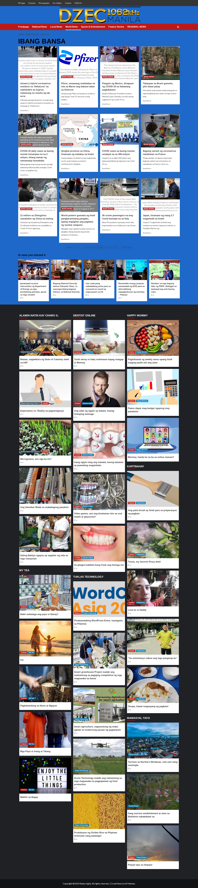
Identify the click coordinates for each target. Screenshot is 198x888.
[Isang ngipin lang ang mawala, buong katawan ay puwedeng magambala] (99, 441)
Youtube (31, 3)
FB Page (21, 3)
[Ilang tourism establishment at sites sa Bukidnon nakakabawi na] (153, 792)
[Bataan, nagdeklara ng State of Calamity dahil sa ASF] (45, 338)
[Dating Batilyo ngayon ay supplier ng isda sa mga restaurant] (45, 534)
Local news (46, 352)
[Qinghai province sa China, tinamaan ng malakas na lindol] (78, 130)
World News (71, 27)
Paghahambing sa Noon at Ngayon (38, 705)
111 (85, 247)
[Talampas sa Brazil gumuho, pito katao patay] (160, 63)
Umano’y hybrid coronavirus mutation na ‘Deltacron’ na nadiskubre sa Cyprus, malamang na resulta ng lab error (35, 89)
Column (68, 3)
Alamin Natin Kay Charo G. (30, 352)
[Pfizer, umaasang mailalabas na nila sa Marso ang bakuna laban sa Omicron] (78, 63)
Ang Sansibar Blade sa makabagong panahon (44, 507)
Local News (56, 27)
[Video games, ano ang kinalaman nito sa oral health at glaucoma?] (99, 492)
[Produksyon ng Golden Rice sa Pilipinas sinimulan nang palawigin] (99, 811)
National (24, 277)
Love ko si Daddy (137, 610)
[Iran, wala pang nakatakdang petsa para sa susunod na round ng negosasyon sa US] (99, 270)
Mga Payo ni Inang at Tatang (35, 751)
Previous (70, 247)
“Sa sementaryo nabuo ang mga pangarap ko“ (152, 658)
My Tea (31, 607)
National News (39, 27)
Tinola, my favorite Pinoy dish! (144, 561)
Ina (21, 660)
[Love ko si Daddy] (153, 588)
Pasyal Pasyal (133, 754)
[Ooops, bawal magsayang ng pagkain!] (153, 685)
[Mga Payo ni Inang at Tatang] (45, 730)
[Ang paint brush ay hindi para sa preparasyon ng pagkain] (153, 489)
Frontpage (23, 27)
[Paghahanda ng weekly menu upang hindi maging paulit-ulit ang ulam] (153, 338)
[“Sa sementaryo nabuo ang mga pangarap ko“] (153, 637)
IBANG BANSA (26, 76)
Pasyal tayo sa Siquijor (140, 865)
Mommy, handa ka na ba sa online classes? (151, 457)
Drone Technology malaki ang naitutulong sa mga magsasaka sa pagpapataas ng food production (98, 781)
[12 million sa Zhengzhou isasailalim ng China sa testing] (37, 195)
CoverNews (116, 883)
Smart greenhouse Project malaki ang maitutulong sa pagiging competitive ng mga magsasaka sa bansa (98, 675)
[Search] (178, 27)
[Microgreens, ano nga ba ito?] (45, 437)
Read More (24, 110)
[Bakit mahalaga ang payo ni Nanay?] (45, 593)
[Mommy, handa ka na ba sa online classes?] (153, 436)
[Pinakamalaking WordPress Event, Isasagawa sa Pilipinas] (99, 599)
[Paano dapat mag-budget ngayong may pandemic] (153, 387)
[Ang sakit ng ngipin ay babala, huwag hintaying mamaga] (99, 389)
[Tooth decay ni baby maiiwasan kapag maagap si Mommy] (99, 338)
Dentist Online (88, 352)
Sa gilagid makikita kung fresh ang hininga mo (99, 565)
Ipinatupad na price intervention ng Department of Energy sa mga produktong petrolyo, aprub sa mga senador (33, 289)
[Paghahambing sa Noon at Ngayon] (45, 684)
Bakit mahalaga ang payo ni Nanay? (39, 614)
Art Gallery (57, 3)
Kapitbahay (141, 503)
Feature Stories (116, 27)
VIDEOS (78, 3)
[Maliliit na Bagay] (45, 776)
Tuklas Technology (89, 613)
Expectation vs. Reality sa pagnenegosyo (42, 411)
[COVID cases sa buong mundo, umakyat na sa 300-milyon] (119, 130)
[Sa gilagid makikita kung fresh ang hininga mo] (99, 544)
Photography (44, 3)
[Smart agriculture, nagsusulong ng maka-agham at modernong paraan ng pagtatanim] (99, 705)
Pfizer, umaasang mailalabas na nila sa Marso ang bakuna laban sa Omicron (78, 86)
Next (130, 247)
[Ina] (45, 638)
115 (105, 247)
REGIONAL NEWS (136, 27)
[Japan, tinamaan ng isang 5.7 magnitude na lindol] (160, 195)
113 (95, 247)
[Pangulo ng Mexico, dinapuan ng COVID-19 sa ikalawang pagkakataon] (119, 63)
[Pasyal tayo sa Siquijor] (153, 843)
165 (124, 247)
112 (90, 247)
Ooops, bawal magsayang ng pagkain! (148, 706)
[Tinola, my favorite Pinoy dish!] (153, 540)
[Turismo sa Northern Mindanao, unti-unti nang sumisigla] (153, 740)
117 (115, 247)
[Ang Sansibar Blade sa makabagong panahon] (45, 486)
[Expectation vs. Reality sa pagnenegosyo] (45, 389)
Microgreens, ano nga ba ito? (35, 459)
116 (110, 247)
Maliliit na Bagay (29, 797)
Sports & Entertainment (93, 27)
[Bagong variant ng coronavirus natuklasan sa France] (160, 130)
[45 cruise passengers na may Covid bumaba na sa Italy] (119, 195)
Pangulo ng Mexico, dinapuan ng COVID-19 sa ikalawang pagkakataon (118, 86)
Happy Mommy (142, 352)
